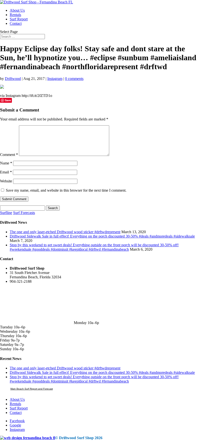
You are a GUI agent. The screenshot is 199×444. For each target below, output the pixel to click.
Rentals (15, 15)
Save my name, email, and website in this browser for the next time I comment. (66, 190)
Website (6, 181)
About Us (17, 10)
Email (6, 172)
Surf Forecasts (24, 213)
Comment (9, 155)
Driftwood (13, 79)
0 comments (74, 79)
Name (6, 163)
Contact (16, 23)
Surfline (6, 213)
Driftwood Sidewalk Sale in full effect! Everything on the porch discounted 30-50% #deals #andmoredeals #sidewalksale (102, 236)
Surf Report (19, 19)
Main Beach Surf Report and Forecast (31, 388)
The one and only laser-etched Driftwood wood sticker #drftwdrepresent (65, 232)
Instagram (54, 79)
